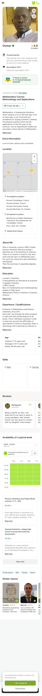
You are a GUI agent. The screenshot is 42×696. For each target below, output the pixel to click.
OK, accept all (21, 683)
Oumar (7, 46)
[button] (34, 11)
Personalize (20, 688)
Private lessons (8, 572)
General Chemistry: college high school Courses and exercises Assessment (18, 531)
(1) (14, 605)
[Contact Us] (37, 2)
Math (9, 367)
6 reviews (34, 48)
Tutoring (35, 367)
